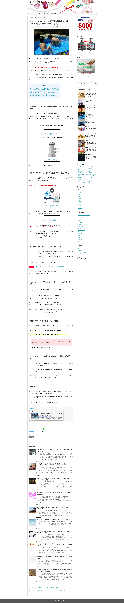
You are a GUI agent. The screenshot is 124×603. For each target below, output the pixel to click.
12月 (80, 190)
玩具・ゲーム (81, 231)
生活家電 (80, 233)
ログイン (80, 248)
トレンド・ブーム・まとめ (66, 26)
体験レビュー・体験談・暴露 (85, 224)
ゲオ (79, 216)
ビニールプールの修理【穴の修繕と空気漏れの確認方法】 (43, 95)
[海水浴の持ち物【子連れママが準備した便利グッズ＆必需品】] (32, 522)
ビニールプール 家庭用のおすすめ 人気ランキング (41, 91)
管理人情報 (53, 13)
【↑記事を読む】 (87, 52)
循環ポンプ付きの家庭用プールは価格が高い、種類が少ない (45, 89)
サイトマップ (37, 13)
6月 (80, 198)
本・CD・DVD (81, 230)
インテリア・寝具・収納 (84, 215)
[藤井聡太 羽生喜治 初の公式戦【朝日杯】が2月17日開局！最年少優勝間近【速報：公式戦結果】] (32, 572)
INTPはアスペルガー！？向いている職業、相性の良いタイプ (90, 128)
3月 (80, 203)
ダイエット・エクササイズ (84, 218)
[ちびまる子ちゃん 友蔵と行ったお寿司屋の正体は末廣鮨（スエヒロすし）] (32, 466)
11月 (80, 192)
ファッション (81, 222)
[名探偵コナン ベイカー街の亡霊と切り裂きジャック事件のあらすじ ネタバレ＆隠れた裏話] (32, 481)
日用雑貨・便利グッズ (83, 228)
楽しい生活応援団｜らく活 (41, 2)
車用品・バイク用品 (83, 237)
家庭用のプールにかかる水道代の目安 (38, 94)
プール (61, 440)
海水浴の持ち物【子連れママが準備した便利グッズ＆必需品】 (52, 520)
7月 (80, 197)
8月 (80, 196)
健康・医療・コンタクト (84, 226)
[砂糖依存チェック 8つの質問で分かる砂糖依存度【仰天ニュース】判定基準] (32, 559)
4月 (80, 201)
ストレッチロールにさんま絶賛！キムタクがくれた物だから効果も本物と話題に (87, 168)
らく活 (71, 440)
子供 (66, 440)
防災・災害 (80, 239)
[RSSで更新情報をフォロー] (93, 2)
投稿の (81, 250)
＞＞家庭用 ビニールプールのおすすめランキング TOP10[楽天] (49, 266)
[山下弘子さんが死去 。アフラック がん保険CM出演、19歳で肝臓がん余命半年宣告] (32, 495)
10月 (80, 193)
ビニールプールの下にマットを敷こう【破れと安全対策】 (43, 92)
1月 (80, 205)
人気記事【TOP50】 (46, 13)
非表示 (45, 85)
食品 (79, 241)
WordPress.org (81, 253)
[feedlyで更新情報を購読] (91, 2)
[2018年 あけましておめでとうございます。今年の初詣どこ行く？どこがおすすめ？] (32, 510)
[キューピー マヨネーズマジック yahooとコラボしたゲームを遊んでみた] (32, 546)
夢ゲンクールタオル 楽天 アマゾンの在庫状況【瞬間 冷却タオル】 (90, 100)
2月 (80, 204)
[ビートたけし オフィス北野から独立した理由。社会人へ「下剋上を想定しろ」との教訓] (32, 534)
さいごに (32, 97)
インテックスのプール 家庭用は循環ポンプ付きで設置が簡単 (43, 88)
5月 (80, 200)
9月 (80, 194)
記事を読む (38, 461)
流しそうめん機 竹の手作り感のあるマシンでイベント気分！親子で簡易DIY (49, 591)
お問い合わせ (31, 13)
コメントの (82, 252)
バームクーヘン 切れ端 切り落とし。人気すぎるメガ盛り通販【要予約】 (90, 135)
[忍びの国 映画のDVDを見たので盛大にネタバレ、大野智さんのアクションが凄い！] (32, 452)
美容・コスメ (81, 235)
